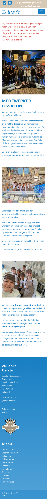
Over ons (6, 472)
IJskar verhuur (8, 462)
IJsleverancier (8, 459)
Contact (5, 478)
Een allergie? (7, 468)
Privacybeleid (8, 481)
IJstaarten (6, 465)
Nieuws (5, 475)
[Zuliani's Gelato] (11, 11)
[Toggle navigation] (41, 11)
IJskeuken (6, 455)
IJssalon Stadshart (10, 452)
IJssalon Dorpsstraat (11, 449)
